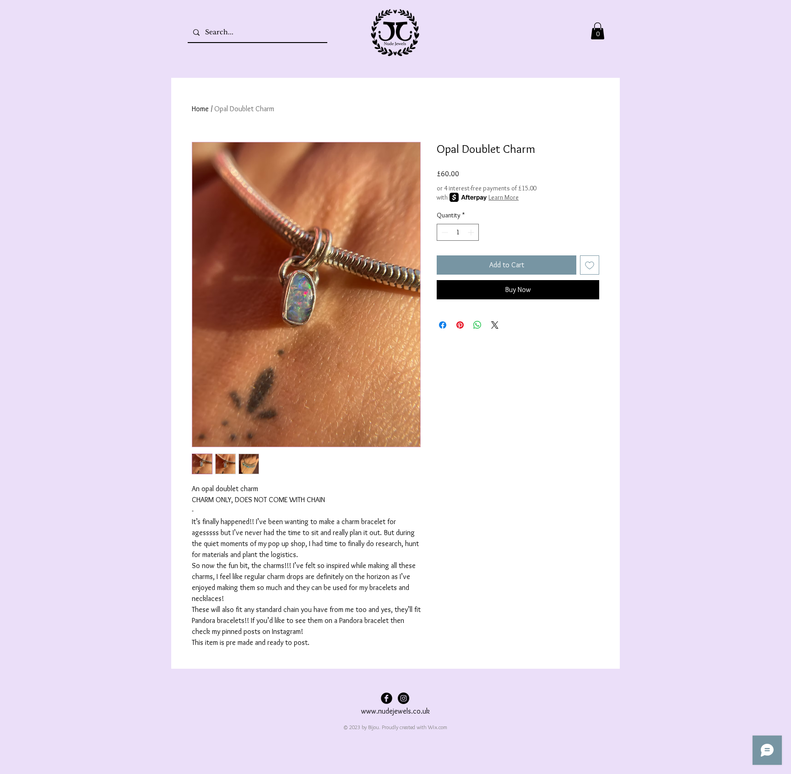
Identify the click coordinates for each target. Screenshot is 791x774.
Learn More (503, 197)
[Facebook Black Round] (386, 698)
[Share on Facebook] (442, 324)
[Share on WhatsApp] (477, 324)
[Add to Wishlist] (589, 265)
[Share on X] (494, 324)
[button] (598, 30)
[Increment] (471, 232)
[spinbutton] (458, 232)
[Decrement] (444, 232)
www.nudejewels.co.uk (395, 711)
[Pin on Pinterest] (460, 324)
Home (200, 108)
